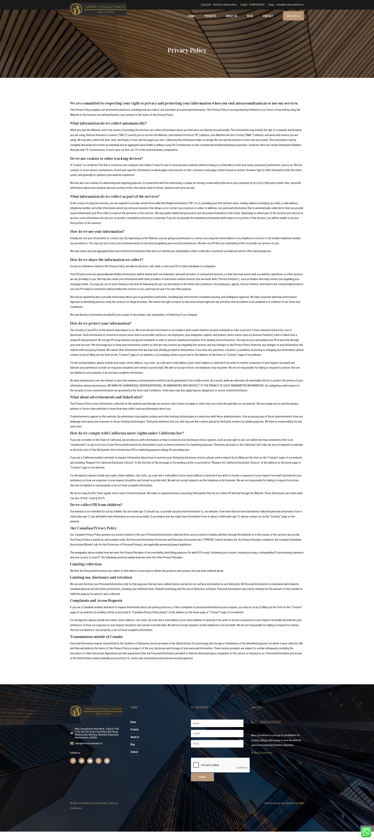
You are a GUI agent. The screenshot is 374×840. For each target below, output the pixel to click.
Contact (268, 16)
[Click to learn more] (73, 761)
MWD (301, 803)
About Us (231, 16)
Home (191, 16)
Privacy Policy (100, 803)
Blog (250, 16)
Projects (210, 16)
